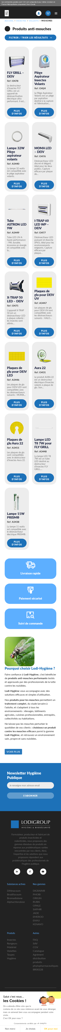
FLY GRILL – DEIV (15, 74)
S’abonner (30, 795)
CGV (35, 947)
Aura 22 (40, 368)
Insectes (21, 20)
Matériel (11, 947)
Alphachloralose (16, 902)
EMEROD (38, 916)
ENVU (36, 920)
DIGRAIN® (39, 890)
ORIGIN (37, 898)
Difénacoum (13, 890)
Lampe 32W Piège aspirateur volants (15, 153)
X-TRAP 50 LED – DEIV (15, 299)
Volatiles (11, 951)
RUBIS (36, 902)
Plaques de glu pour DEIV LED (17, 371)
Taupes (11, 954)
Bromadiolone (14, 898)
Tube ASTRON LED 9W (16, 224)
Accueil (9, 20)
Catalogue (38, 951)
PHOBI (37, 894)
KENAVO (38, 924)
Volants (34, 20)
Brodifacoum (14, 894)
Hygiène (11, 958)
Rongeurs (12, 943)
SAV (35, 943)
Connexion (38, 13)
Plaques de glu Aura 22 (15, 441)
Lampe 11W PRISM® (15, 515)
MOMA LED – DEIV (42, 150)
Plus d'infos (17, 112)
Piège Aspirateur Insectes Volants (41, 78)
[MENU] (56, 13)
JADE (36, 913)
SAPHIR (37, 909)
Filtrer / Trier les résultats (29, 37)
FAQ (35, 939)
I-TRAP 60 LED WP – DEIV (41, 224)
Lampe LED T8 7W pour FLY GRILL (43, 443)
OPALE (37, 905)
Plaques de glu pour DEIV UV (44, 295)
